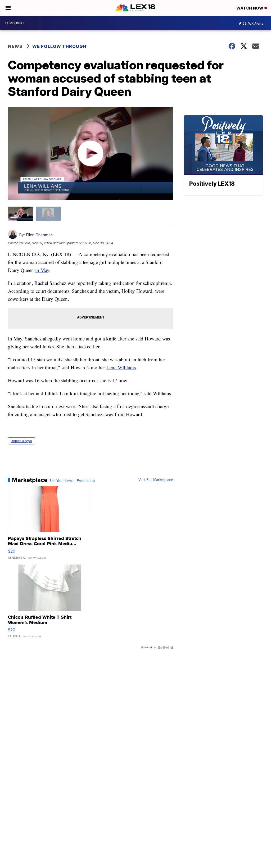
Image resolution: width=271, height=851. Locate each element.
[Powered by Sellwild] (165, 647)
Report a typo (21, 441)
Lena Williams (121, 367)
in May (42, 270)
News (15, 46)
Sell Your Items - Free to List (72, 481)
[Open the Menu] (8, 8)
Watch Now (250, 8)
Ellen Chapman (39, 234)
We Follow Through (59, 46)
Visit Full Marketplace (155, 480)
